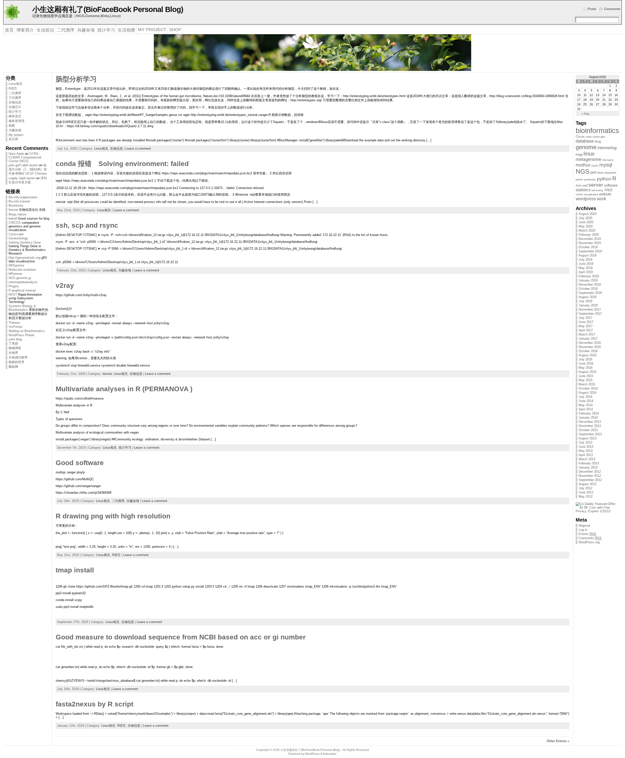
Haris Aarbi (16, 154)
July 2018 (585, 301)
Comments (612, 9)
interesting (606, 147)
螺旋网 (13, 366)
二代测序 (15, 93)
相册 (12, 125)
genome (586, 147)
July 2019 (585, 259)
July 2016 (585, 359)
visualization (591, 194)
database (585, 141)
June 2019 (586, 264)
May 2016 (586, 367)
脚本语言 (15, 116)
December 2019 (590, 239)
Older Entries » (558, 741)
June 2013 (586, 446)
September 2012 (590, 480)
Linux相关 (15, 84)
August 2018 (587, 297)
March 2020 (587, 230)
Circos (580, 136)
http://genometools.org (24, 257)
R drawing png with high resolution (113, 516)
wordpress (586, 198)
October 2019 (588, 247)
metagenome (588, 159)
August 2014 (587, 392)
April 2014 (586, 409)
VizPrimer (15, 327)
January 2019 (588, 280)
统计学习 (15, 111)
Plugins (14, 286)
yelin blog (15, 339)
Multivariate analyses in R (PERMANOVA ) (124, 389)
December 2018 (590, 284)
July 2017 (585, 318)
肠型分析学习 (76, 79)
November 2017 (590, 309)
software (611, 185)
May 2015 (586, 380)
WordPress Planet (21, 335)
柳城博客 (15, 348)
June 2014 (586, 401)
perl (593, 172)
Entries (587, 534)
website (605, 194)
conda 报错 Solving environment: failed (122, 163)
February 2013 (589, 463)
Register (584, 525)
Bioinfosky (16, 205)
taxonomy (597, 190)
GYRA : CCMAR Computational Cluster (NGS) (25, 157)
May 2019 (586, 268)
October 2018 (588, 288)
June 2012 (586, 492)
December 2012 (590, 471)
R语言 (13, 88)
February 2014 (589, 413)
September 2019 (590, 251)
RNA (578, 185)
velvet (579, 194)
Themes (14, 322)
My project (16, 135)
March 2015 (587, 384)
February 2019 (589, 276)
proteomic (590, 179)
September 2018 (590, 293)
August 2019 (587, 255)
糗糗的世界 (16, 362)
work (601, 198)
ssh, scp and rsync (87, 225)
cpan (589, 136)
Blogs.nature (17, 214)
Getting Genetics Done (25, 242)
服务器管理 (16, 121)
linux (588, 154)
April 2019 (586, 272)
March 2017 (587, 334)
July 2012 (585, 488)
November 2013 (590, 426)
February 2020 (589, 234)
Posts (592, 9)
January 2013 (588, 467)
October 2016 (588, 351)
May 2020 (586, 226)
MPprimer (15, 274)
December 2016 (590, 343)
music (594, 165)
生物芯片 (15, 107)
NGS (582, 171)
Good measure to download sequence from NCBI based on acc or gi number (181, 637)
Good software (80, 463)
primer (579, 179)
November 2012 (590, 476)
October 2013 (588, 430)
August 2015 (587, 372)
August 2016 (587, 355)
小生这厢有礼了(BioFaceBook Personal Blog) (107, 9)
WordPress (312, 754)
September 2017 (590, 313)
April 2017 (586, 330)
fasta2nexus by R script (94, 704)
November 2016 (590, 347)
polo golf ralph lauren (23, 165)
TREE (608, 190)
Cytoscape (16, 234)
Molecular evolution (22, 269)
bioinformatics (597, 130)
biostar (13, 210)
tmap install (75, 570)
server (595, 185)
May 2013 (586, 451)
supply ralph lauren (22, 178)
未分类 (13, 139)
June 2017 (586, 322)
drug (598, 141)
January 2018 (588, 305)
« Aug (585, 113)
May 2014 (586, 405)
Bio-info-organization (23, 197)
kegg (579, 154)
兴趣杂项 (15, 130)
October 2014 (588, 388)
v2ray (65, 285)
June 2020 (586, 222)
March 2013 (587, 459)
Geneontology (18, 238)
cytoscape (599, 136)
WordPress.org (589, 542)
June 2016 (586, 363)
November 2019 (590, 243)
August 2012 (587, 484)
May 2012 (586, 496)
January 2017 (588, 338)
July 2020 (585, 218)
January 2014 (588, 417)
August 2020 (587, 214)
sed (584, 185)
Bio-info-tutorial (19, 201)
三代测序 (15, 98)
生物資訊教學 (18, 357)
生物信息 (15, 102)
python (604, 178)
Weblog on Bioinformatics (27, 331)
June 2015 (586, 376)
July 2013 (585, 442)
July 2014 (585, 397)
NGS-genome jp (20, 278)
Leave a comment (138, 148)
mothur (583, 164)
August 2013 (587, 438)
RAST (13, 294)
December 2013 (590, 422)
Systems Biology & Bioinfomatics (22, 308)
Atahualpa (329, 754)
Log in (583, 530)
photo (600, 172)
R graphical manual (22, 290)
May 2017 (586, 326)
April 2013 (586, 455)
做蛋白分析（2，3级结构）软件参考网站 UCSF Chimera (28, 169)
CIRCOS (15, 222)
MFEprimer (16, 265)
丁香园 (13, 343)
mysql (605, 164)
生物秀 (13, 353)
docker (107, 374)
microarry (608, 159)
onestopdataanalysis (23, 282)
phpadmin (610, 172)
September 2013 (590, 434)
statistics (583, 190)
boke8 (13, 218)
